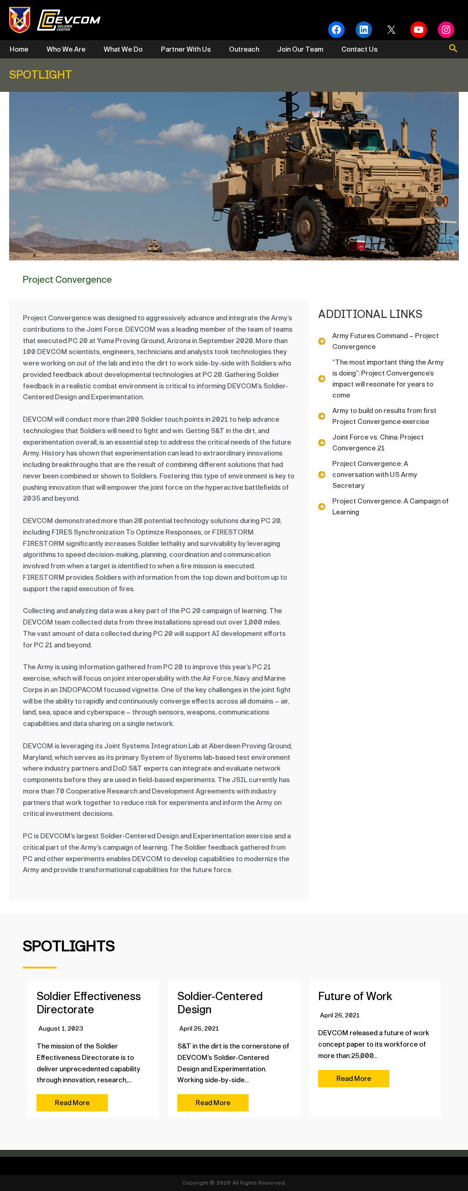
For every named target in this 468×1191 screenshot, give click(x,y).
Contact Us (359, 49)
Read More (72, 1103)
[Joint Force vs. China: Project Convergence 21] (384, 443)
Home (19, 49)
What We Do (123, 49)
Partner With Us (186, 49)
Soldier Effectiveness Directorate (89, 1003)
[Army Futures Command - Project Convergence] (384, 341)
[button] (453, 49)
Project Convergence (67, 279)
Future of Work (355, 996)
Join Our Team (300, 49)
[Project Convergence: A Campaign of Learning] (384, 507)
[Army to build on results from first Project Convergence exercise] (384, 416)
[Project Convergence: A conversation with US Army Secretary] (384, 474)
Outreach (244, 49)
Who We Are (66, 49)
